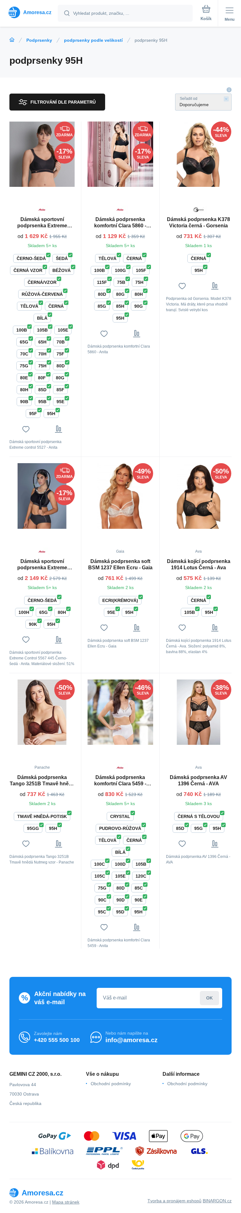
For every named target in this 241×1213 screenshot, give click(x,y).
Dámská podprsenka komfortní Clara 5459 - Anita (120, 781)
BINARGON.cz (217, 1200)
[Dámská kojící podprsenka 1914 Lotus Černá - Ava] (198, 495)
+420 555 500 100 (57, 1040)
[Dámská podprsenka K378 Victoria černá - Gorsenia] (198, 154)
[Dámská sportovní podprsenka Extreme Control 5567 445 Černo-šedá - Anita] (42, 495)
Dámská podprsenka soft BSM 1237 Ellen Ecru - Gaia (120, 564)
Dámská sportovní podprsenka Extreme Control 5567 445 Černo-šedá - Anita (42, 565)
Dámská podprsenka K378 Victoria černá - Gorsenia (198, 222)
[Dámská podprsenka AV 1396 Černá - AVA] (198, 712)
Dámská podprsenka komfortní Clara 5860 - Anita (120, 223)
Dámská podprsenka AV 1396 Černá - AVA (198, 780)
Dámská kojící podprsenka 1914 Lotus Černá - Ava (198, 564)
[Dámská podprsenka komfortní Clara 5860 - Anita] (120, 154)
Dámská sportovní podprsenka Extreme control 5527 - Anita (42, 223)
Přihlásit (209, 998)
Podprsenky (39, 40)
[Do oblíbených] (25, 429)
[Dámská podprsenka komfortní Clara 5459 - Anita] (120, 712)
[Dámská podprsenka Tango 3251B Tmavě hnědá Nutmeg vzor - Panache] (42, 712)
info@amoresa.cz (131, 1040)
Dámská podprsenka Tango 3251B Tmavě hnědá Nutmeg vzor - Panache (42, 781)
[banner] (29, 12)
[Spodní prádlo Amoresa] (11, 39)
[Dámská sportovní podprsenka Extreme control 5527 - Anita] (42, 154)
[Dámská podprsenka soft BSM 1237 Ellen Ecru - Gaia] (120, 495)
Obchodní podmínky (111, 1083)
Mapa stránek (65, 1202)
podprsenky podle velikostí (93, 40)
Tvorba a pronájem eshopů (174, 1200)
